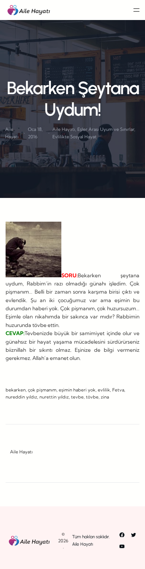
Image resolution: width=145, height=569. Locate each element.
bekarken (16, 390)
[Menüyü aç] (136, 10)
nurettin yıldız (54, 397)
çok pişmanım (42, 390)
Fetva (118, 390)
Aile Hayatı (63, 129)
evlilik (104, 390)
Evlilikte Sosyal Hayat (74, 136)
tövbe (92, 397)
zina (105, 397)
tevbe (77, 397)
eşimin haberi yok (77, 390)
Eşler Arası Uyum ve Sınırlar (105, 129)
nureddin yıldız (21, 397)
